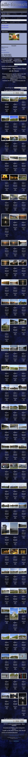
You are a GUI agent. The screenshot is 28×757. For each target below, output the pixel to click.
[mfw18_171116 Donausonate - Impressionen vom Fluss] (22, 505)
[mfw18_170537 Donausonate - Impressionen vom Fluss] (5, 676)
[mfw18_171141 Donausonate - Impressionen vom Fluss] (5, 407)
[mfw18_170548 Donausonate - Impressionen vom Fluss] (14, 656)
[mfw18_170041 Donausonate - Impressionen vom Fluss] (14, 696)
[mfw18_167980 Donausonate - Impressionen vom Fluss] (22, 197)
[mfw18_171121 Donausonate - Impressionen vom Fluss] (14, 486)
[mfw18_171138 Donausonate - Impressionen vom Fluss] (5, 427)
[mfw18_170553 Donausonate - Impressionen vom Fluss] (22, 637)
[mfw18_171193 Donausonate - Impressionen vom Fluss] (14, 282)
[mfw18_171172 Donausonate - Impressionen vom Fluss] (22, 302)
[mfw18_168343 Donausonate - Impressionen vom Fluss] (22, 138)
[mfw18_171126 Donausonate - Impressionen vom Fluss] (14, 466)
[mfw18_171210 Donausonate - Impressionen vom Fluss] (22, 243)
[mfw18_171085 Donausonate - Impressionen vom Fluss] (22, 525)
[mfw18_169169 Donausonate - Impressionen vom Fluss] (14, 118)
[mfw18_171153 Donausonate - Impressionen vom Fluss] (14, 348)
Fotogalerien (17, 59)
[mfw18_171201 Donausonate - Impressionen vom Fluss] (5, 263)
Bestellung (3, 50)
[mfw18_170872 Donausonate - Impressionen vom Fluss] (5, 551)
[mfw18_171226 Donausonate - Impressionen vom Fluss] (22, 217)
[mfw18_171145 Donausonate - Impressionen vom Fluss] (5, 387)
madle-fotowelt (18, 737)
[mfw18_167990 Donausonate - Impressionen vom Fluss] (14, 197)
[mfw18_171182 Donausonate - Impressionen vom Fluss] (5, 302)
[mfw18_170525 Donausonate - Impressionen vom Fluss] (14, 676)
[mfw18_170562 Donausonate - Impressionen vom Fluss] (5, 610)
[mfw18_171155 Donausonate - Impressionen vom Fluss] (5, 348)
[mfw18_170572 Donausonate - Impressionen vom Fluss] (5, 591)
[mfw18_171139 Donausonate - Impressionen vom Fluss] (22, 407)
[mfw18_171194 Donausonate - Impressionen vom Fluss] (5, 282)
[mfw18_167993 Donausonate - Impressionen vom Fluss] (5, 197)
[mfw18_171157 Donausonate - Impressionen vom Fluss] (22, 322)
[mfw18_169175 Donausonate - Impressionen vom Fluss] (14, 99)
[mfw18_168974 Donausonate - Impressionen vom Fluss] (5, 138)
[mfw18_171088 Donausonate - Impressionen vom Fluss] (5, 528)
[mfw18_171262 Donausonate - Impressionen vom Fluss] (5, 220)
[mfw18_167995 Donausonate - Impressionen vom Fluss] (22, 177)
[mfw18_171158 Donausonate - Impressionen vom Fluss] (14, 322)
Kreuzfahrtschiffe (7, 60)
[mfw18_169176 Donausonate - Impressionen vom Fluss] (5, 99)
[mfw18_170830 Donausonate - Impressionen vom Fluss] (22, 551)
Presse (2, 48)
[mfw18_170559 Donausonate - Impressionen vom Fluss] (14, 613)
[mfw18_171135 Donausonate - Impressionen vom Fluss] (14, 427)
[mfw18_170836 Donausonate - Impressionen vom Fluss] (14, 551)
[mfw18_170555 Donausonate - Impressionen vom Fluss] (5, 637)
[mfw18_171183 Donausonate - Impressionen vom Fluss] (22, 282)
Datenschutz (17, 734)
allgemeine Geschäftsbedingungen (17, 735)
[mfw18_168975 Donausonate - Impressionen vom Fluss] (22, 118)
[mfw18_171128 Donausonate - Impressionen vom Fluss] (5, 466)
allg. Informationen (5, 52)
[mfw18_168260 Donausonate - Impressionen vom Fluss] (22, 158)
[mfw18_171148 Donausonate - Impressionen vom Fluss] (5, 368)
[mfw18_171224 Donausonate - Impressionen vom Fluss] (5, 243)
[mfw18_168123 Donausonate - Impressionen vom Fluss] (5, 177)
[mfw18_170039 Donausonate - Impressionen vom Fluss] (22, 699)
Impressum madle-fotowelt (9, 734)
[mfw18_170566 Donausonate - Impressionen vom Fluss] (22, 591)
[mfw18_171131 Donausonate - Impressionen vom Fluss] (14, 446)
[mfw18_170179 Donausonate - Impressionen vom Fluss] (22, 676)
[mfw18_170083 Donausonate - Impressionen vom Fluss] (5, 696)
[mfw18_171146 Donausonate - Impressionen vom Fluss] (22, 368)
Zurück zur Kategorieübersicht (9, 66)
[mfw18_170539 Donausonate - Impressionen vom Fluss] (22, 656)
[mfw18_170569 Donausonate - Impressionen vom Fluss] (14, 591)
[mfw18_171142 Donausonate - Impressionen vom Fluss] (22, 387)
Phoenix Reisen (17, 60)
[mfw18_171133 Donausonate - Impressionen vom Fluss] (22, 427)
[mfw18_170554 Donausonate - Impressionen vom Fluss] (14, 637)
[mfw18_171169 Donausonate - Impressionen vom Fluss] (5, 325)
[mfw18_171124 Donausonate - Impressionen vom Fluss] (5, 486)
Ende (22, 93)
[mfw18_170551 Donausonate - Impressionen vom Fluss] (5, 656)
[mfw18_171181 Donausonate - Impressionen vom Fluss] (14, 302)
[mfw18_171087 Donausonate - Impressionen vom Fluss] (14, 528)
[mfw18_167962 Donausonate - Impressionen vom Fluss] (14, 217)
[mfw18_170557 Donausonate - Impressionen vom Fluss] (22, 610)
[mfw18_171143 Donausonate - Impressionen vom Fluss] (14, 387)
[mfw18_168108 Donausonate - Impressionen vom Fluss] (14, 177)
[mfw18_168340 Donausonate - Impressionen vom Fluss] (14, 158)
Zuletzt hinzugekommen (14, 724)
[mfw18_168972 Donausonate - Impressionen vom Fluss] (14, 138)
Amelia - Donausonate (7, 61)
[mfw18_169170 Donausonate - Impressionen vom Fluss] (5, 118)
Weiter (17, 93)
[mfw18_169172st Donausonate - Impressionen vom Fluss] (22, 97)
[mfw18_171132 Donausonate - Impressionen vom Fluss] (5, 446)
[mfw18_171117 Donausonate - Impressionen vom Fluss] (14, 505)
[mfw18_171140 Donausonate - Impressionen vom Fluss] (14, 407)
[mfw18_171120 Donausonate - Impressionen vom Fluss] (22, 486)
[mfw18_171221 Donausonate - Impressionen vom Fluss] (14, 243)
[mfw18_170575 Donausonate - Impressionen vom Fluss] (14, 571)
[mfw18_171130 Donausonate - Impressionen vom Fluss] (22, 446)
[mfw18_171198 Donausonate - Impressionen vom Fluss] (22, 263)
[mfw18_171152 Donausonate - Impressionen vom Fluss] (22, 348)
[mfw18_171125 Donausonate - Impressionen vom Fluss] (22, 466)
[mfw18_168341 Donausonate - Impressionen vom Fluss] (5, 158)
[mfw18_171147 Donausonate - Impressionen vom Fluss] (14, 368)
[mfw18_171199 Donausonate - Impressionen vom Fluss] (14, 263)
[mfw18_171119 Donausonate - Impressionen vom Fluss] (5, 505)
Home (10, 59)
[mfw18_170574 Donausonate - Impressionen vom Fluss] (22, 571)
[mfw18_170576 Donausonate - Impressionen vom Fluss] (5, 571)
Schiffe (24, 59)
